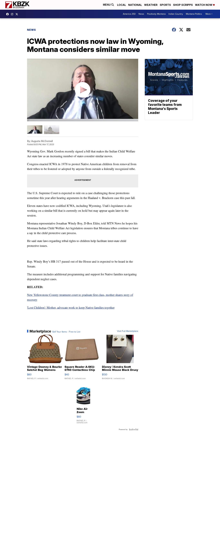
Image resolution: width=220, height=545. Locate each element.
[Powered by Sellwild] (133, 429)
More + (209, 14)
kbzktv (13, 14)
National (135, 4)
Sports (165, 4)
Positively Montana (156, 14)
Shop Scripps (183, 4)
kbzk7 (8, 14)
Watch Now (204, 4)
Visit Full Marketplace (127, 331)
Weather (151, 4)
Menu (107, 4)
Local (121, 4)
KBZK (17, 14)
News (141, 14)
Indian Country (175, 14)
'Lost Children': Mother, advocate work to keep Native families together (71, 307)
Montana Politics (194, 14)
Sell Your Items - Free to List (66, 332)
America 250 (129, 14)
